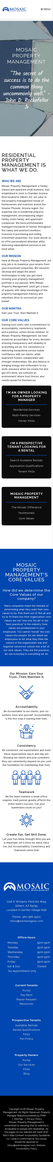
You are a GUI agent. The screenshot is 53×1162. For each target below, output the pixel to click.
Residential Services (26, 409)
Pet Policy (26, 1038)
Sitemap (18, 1119)
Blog (26, 1073)
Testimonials (26, 512)
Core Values (26, 518)
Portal (26, 990)
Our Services (26, 1064)
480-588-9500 (31, 916)
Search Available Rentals (26, 460)
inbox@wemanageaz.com (26, 921)
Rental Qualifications (26, 1029)
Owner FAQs (26, 420)
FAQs (26, 1034)
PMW (43, 1115)
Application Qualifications (27, 465)
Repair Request (26, 999)
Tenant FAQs (26, 471)
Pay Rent (26, 994)
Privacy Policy (34, 1119)
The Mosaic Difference (26, 507)
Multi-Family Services (26, 415)
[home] (14, 9)
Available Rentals (26, 1025)
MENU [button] (47, 9)
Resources (26, 1003)
